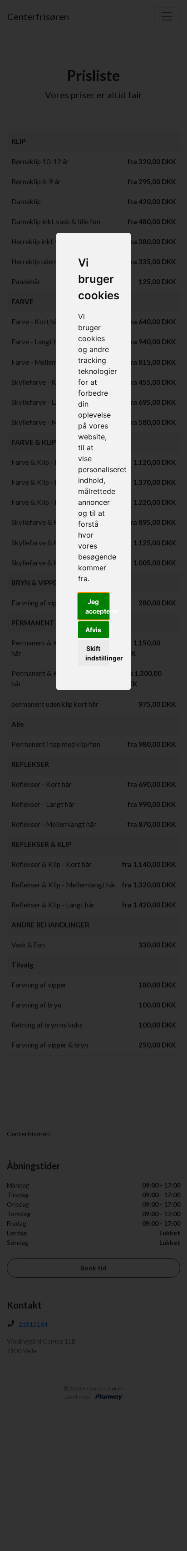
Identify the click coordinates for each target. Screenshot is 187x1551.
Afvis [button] (93, 630)
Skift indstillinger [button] (97, 653)
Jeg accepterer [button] (97, 606)
